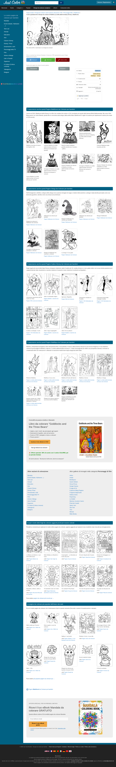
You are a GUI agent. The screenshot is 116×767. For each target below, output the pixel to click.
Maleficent (76, 12)
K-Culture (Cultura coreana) (35, 505)
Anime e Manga (32, 499)
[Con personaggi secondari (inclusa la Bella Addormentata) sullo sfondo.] (69, 163)
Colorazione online (65, 8)
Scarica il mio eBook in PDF (39, 442)
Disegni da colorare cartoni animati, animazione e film (48, 12)
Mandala (30, 475)
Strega (98, 75)
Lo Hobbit (72, 499)
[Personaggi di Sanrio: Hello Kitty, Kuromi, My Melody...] (105, 622)
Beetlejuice (73, 479)
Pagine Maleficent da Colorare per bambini (60, 109)
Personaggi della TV (33, 494)
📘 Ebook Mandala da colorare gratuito (11, 84)
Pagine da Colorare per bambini (41, 689)
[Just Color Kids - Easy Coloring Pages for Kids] (47, 751)
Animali (30, 482)
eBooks (55, 8)
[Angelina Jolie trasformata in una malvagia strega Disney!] (52, 143)
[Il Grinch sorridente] (105, 666)
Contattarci (64, 746)
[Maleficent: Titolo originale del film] (52, 166)
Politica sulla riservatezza (90, 746)
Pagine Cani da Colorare (88, 591)
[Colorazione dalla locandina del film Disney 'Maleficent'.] (34, 174)
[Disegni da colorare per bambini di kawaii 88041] (52, 655)
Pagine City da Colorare (70, 559)
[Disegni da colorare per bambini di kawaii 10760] (69, 666)
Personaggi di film (68, 12)
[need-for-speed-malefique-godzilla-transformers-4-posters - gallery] (69, 143)
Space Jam (73, 505)
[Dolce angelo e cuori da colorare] (52, 622)
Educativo (30, 484)
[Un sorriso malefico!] (87, 163)
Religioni (30, 509)
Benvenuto (4, 8)
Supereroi (30, 503)
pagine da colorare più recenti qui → (43, 598)
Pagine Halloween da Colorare (34, 224)
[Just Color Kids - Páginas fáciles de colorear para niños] (54, 751)
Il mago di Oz (73, 488)
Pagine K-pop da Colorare (70, 591)
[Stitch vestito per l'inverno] (34, 622)
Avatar (71, 477)
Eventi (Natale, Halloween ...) (36, 477)
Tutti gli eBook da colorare (39, 447)
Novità (12, 8)
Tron (71, 509)
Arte (29, 486)
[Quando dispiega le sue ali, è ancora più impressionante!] (87, 131)
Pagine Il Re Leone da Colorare (34, 300)
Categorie (19, 8)
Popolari (28, 8)
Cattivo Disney (96, 73)
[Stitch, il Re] (34, 666)
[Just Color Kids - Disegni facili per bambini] (61, 751)
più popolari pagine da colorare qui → (44, 678)
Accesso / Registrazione (104, 2)
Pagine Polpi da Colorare (106, 592)
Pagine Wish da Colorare (68, 299)
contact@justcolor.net (108, 761)
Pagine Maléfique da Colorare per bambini (60, 342)
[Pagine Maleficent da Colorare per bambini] (27, 689)
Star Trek (72, 507)
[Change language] (113, 2)
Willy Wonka (73, 514)
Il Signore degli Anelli (76, 492)
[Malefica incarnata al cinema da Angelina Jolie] (34, 143)
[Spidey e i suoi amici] (69, 634)
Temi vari (30, 479)
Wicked (72, 511)
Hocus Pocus (73, 484)
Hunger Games (74, 486)
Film (29, 497)
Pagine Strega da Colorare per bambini (59, 189)
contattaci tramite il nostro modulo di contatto (82, 761)
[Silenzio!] (105, 162)
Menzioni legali (71, 746)
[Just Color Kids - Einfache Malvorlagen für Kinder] (64, 751)
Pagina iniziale (30, 12)
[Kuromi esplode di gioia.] (87, 655)
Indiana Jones (73, 494)
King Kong (73, 497)
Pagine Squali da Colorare (88, 557)
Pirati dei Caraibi (74, 503)
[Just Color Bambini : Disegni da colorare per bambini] (14, 2)
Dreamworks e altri (33, 492)
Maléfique (93, 75)
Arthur (71, 475)
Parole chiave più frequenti (55, 746)
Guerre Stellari (74, 482)
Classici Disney (32, 488)
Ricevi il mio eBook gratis (38, 724)
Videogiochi (31, 507)
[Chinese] (67, 751)
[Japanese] (70, 751)
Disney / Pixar (31, 490)
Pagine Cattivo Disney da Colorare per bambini (62, 264)
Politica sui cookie (79, 746)
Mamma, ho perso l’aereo (77, 501)
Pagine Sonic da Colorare (88, 638)
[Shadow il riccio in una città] (87, 634)
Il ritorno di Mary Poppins (76, 490)
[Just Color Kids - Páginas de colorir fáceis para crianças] (57, 751)
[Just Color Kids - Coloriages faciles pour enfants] (51, 751)
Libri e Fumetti (32, 501)
